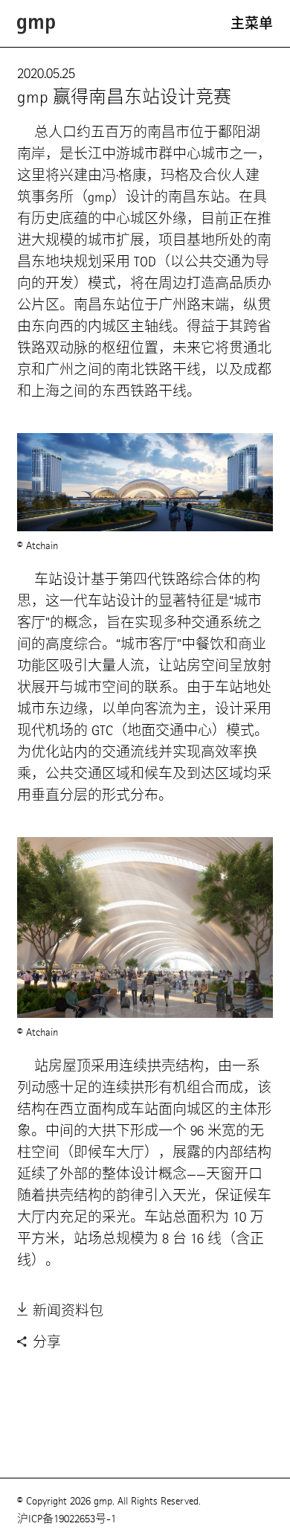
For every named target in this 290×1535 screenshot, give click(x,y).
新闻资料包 (66, 1310)
